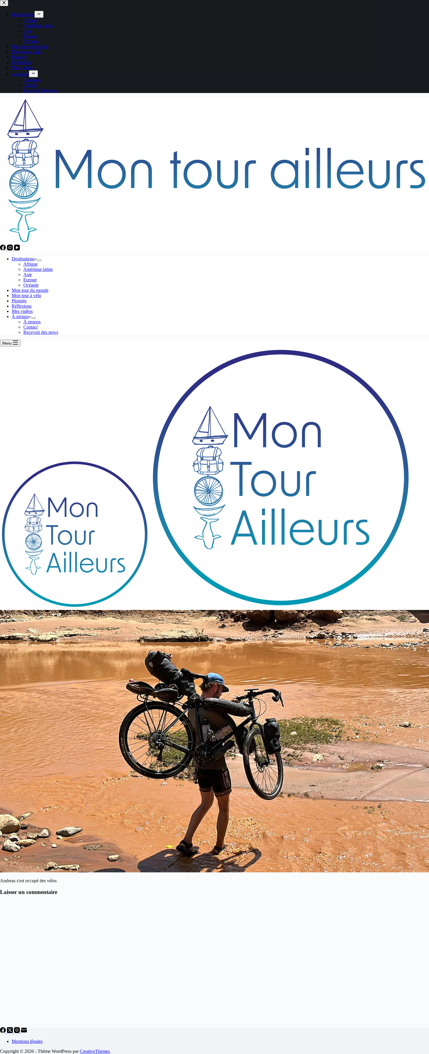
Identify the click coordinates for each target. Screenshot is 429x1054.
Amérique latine (38, 269)
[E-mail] (24, 1031)
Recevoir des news (40, 332)
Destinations (23, 258)
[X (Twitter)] (10, 1031)
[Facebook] (3, 248)
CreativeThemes (95, 1051)
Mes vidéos (22, 311)
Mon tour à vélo (26, 295)
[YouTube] (17, 248)
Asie (27, 274)
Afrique (30, 264)
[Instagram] (10, 248)
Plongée (19, 300)
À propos (20, 316)
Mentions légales (27, 1041)
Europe (30, 279)
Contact (30, 327)
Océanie (31, 285)
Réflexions (22, 306)
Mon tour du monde (30, 290)
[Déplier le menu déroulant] (39, 260)
